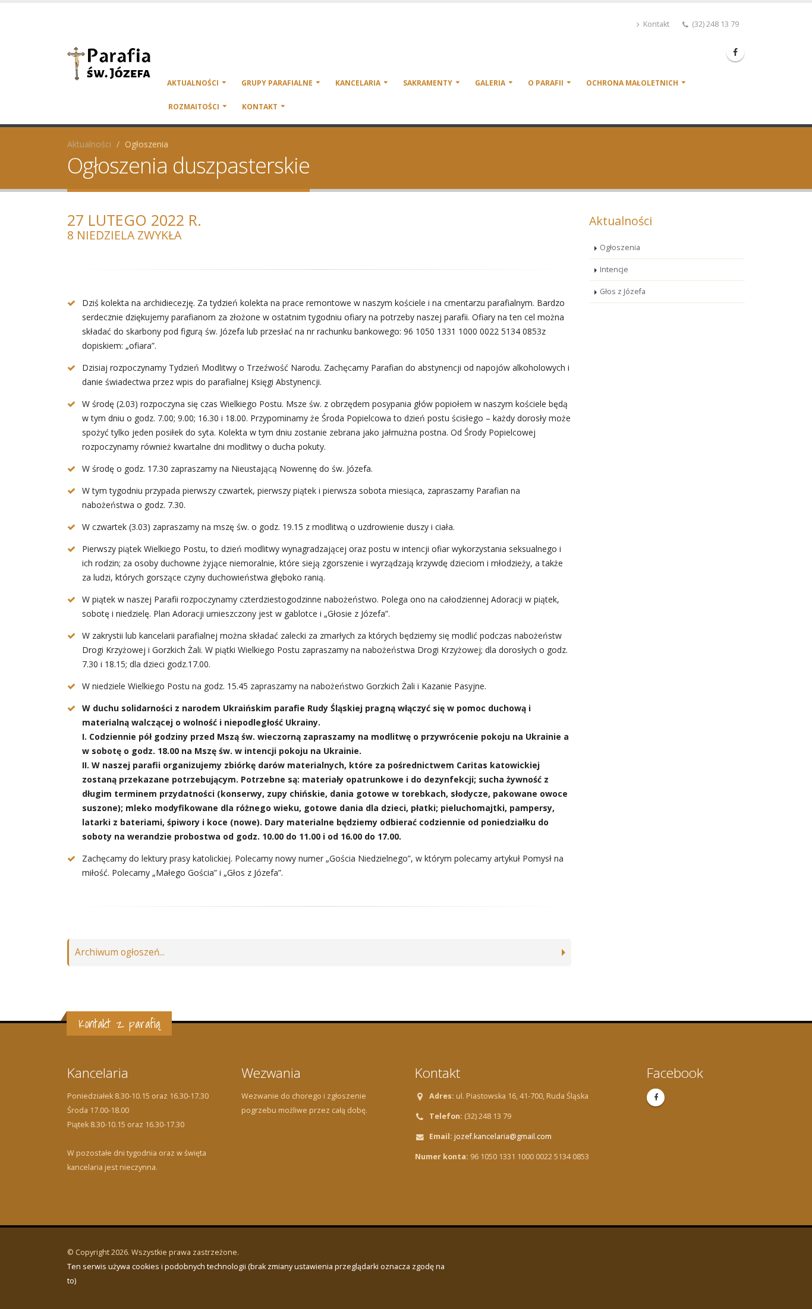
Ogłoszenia (620, 247)
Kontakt (655, 24)
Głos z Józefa (623, 291)
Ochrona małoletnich (632, 83)
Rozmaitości (193, 107)
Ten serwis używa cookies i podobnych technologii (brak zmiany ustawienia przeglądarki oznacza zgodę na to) (256, 1273)
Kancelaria (357, 83)
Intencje (614, 269)
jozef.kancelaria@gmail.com (503, 1136)
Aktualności (193, 83)
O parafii (546, 83)
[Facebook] (735, 52)
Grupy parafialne (277, 83)
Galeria (490, 83)
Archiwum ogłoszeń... (120, 952)
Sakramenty (427, 83)
